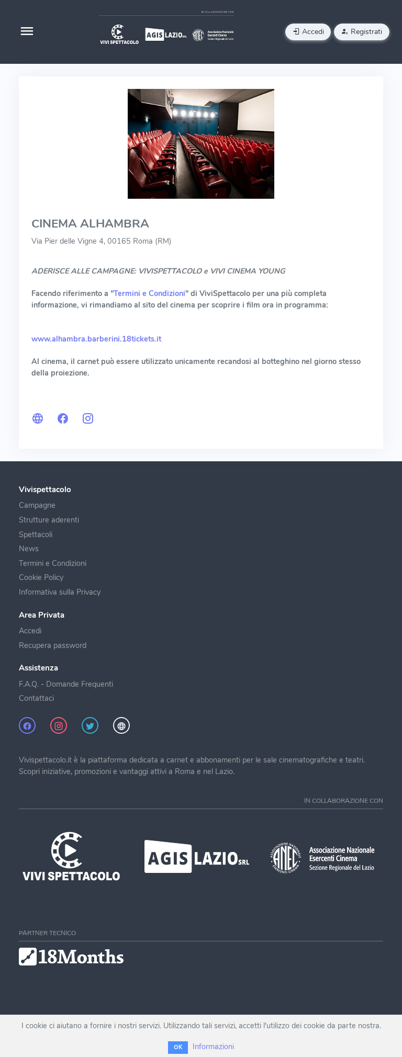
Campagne (37, 505)
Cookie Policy (41, 577)
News (29, 548)
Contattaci (36, 698)
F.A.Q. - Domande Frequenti (66, 684)
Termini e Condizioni (52, 563)
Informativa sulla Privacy (59, 592)
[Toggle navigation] (27, 31)
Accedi (312, 32)
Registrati (365, 32)
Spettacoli (35, 534)
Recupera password (52, 645)
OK (178, 1047)
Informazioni (213, 1046)
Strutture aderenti (49, 520)
